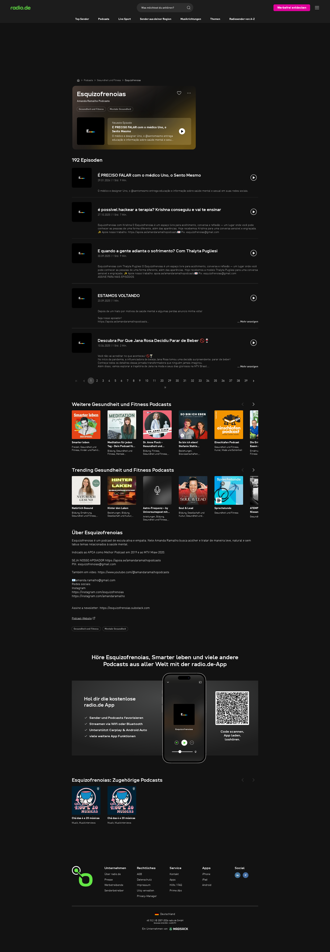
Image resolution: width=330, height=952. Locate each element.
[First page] (76, 381)
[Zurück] (242, 402)
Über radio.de (112, 874)
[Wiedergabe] (182, 131)
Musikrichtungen (190, 19)
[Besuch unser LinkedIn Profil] (237, 875)
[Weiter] (253, 402)
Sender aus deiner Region (155, 19)
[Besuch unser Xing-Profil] (245, 875)
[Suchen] (188, 7)
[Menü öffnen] (317, 7)
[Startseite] (78, 80)
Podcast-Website (82, 618)
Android (206, 885)
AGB (139, 874)
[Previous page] (84, 381)
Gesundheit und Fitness (91, 109)
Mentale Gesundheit (120, 109)
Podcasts (103, 19)
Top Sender (82, 19)
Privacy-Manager (147, 896)
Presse (108, 879)
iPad (204, 879)
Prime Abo (176, 890)
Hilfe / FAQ (176, 885)
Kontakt (174, 874)
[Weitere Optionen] (189, 93)
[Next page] (254, 381)
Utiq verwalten (145, 890)
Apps (173, 879)
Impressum (143, 885)
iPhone (206, 874)
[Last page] (165, 387)
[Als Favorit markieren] (179, 93)
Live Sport (124, 19)
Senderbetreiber (114, 890)
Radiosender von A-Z (242, 19)
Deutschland (167, 914)
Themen (215, 19)
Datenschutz (144, 879)
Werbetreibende (113, 885)
